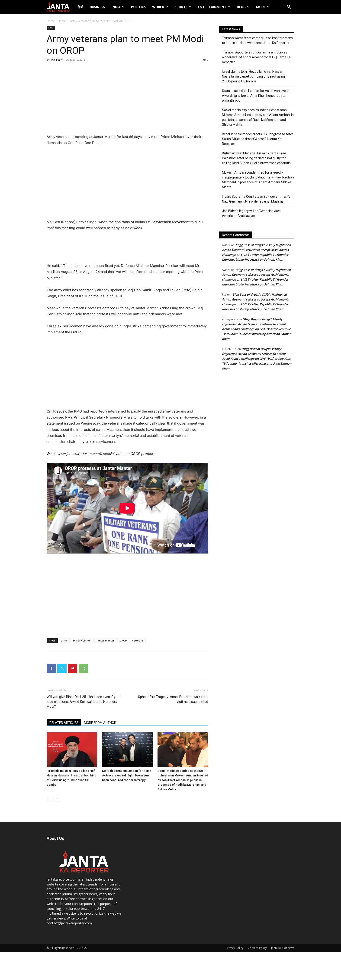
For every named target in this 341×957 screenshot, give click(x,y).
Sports (181, 7)
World (158, 7)
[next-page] (57, 798)
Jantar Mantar (105, 640)
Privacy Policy (234, 948)
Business (97, 7)
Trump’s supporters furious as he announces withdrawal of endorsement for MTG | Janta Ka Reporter (256, 57)
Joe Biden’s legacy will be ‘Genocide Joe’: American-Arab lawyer (251, 213)
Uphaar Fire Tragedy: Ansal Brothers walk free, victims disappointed (173, 699)
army (64, 640)
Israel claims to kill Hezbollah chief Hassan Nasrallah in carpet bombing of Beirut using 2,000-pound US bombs (253, 76)
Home (51, 21)
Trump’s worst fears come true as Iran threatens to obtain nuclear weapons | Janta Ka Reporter (257, 40)
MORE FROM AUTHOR (100, 723)
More (261, 7)
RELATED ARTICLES (63, 723)
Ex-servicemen (82, 640)
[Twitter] (62, 668)
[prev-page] (49, 798)
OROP (123, 640)
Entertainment (212, 7)
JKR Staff (57, 59)
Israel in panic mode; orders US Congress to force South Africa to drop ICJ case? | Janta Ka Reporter (258, 139)
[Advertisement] (127, 99)
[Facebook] (51, 668)
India (116, 7)
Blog (241, 7)
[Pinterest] (72, 668)
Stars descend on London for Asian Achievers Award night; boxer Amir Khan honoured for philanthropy (126, 775)
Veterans (138, 640)
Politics (138, 7)
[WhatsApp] (83, 668)
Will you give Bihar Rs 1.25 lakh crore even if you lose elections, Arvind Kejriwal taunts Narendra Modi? (83, 702)
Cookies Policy (257, 948)
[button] (288, 7)
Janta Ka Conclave (282, 948)
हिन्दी (80, 7)
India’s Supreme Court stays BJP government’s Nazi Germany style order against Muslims (256, 199)
